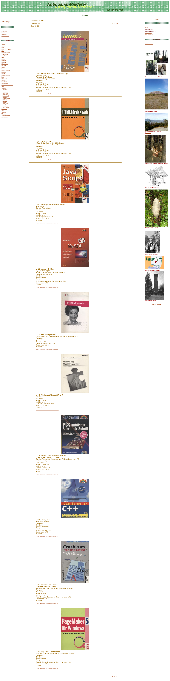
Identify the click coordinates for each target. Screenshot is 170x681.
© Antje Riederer (156, 304)
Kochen (4, 65)
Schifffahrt (5, 103)
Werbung (4, 113)
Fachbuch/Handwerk (7, 49)
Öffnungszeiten (149, 34)
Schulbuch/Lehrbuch (7, 85)
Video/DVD (4, 112)
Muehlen (5, 99)
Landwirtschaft (5, 68)
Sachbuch (4, 81)
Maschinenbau (6, 98)
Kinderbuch (5, 64)
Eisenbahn (5, 93)
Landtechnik (6, 95)
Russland (4, 80)
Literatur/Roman (6, 70)
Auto (4, 90)
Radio (4, 102)
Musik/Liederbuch (6, 75)
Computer (5, 92)
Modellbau (4, 31)
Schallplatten (5, 83)
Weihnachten (5, 36)
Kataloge (4, 62)
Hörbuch (4, 60)
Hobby (3, 59)
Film (3, 51)
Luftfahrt (5, 97)
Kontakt (157, 19)
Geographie (5, 54)
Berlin (3, 47)
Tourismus (4, 109)
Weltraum (5, 106)
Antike (3, 44)
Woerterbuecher (6, 115)
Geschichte (5, 55)
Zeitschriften (6, 107)
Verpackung (148, 33)
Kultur (3, 67)
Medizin (4, 72)
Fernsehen (5, 94)
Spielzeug (4, 34)
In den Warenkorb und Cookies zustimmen (47, 93)
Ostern (3, 32)
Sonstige (5, 104)
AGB (146, 27)
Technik (4, 88)
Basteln (4, 46)
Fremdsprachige (6, 52)
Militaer (3, 73)
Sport (3, 86)
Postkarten (4, 78)
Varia (3, 110)
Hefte (3, 57)
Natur (3, 76)
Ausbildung (6, 89)
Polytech (5, 101)
